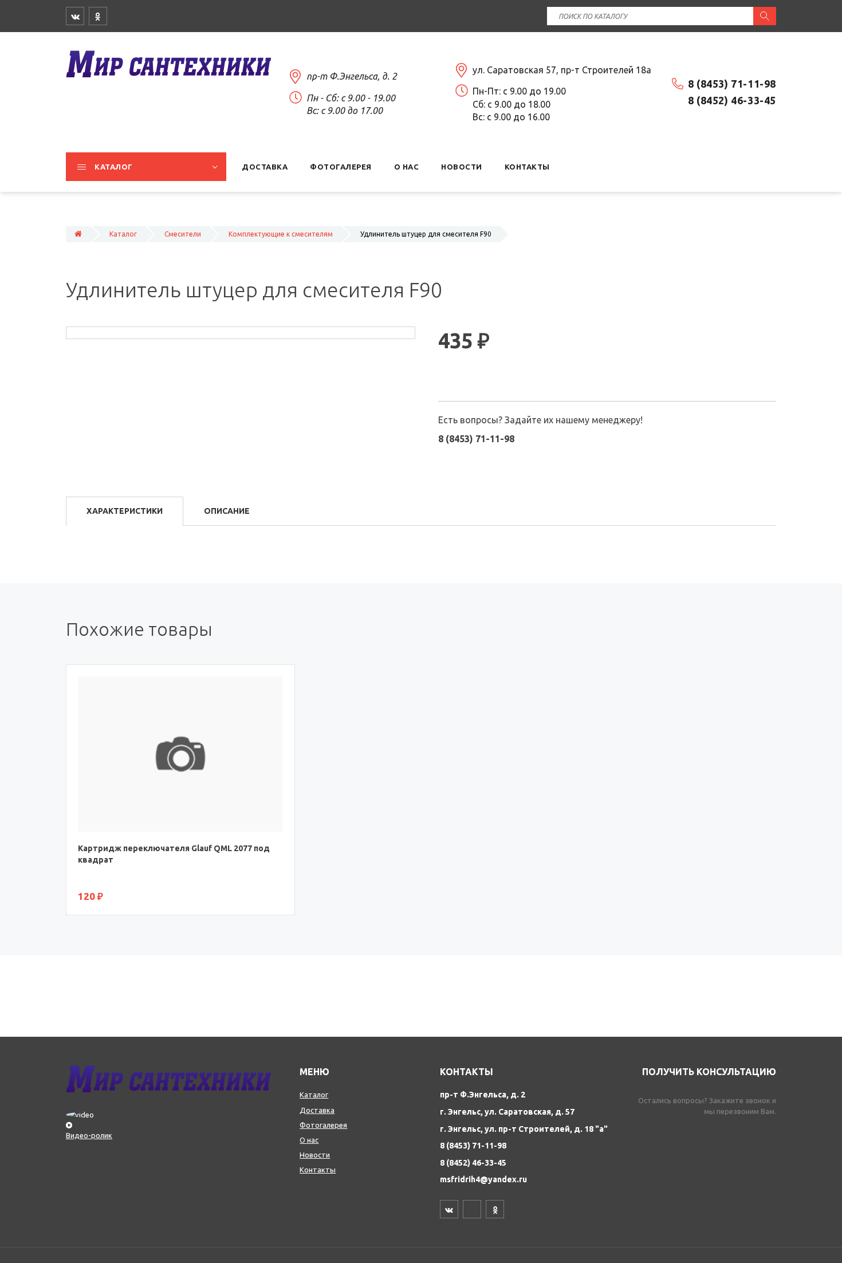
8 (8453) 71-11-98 (473, 1145)
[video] (177, 1119)
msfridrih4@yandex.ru (483, 1179)
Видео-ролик (89, 1135)
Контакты (318, 1170)
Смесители (182, 234)
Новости (315, 1155)
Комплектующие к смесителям (281, 234)
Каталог (123, 234)
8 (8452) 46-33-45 (473, 1162)
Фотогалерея (323, 1125)
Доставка (317, 1110)
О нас (309, 1140)
